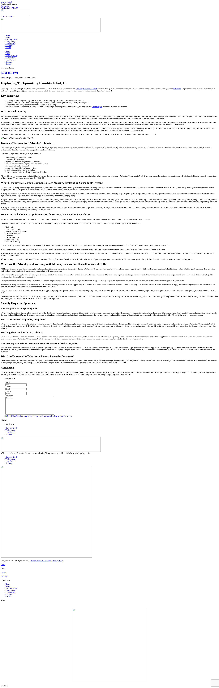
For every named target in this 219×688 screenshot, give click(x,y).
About (7, 37)
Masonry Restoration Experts (86, 89)
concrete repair (97, 107)
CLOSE (4, 686)
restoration (177, 89)
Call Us (3, 572)
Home (7, 35)
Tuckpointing (10, 42)
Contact (8, 48)
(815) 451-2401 (9, 72)
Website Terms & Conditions (41, 561)
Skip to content (6, 2)
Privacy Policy (58, 561)
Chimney (4, 576)
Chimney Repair (11, 39)
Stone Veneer (10, 44)
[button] (109, 580)
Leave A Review (7, 16)
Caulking (8, 46)
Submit (4, 420)
